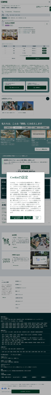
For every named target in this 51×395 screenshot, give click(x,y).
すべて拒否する (28, 217)
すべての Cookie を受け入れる (17, 217)
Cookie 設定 (37, 217)
